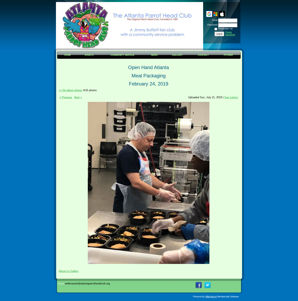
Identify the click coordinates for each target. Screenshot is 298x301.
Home (67, 55)
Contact (203, 55)
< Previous (65, 97)
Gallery (177, 55)
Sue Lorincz (231, 97)
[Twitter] (208, 285)
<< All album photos (70, 90)
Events (89, 55)
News (154, 55)
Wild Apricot (211, 296)
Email (214, 20)
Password (211, 24)
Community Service (122, 55)
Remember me (225, 28)
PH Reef (228, 55)
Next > (78, 97)
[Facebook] (199, 285)
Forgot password (230, 33)
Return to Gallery (69, 271)
